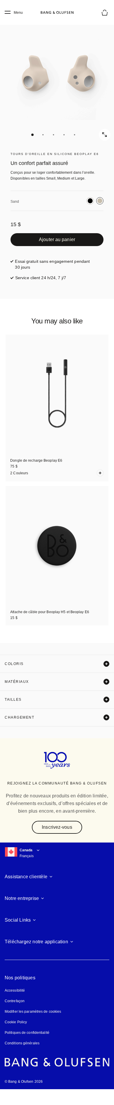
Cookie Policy (16, 1022)
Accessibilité (15, 990)
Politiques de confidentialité (27, 1033)
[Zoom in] (104, 135)
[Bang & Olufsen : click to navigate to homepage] (57, 12)
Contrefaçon (15, 1001)
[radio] (90, 200)
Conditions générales (22, 1043)
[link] (57, 239)
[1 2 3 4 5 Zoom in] (57, 78)
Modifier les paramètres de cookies (33, 1011)
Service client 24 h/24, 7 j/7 (40, 277)
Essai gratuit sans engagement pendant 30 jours (52, 264)
